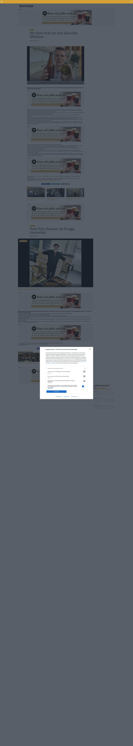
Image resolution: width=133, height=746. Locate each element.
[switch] (83, 371)
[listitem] (66, 368)
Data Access (66, 396)
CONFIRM (56, 391)
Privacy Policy (74, 396)
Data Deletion (59, 396)
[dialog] (66, 373)
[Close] (90, 349)
